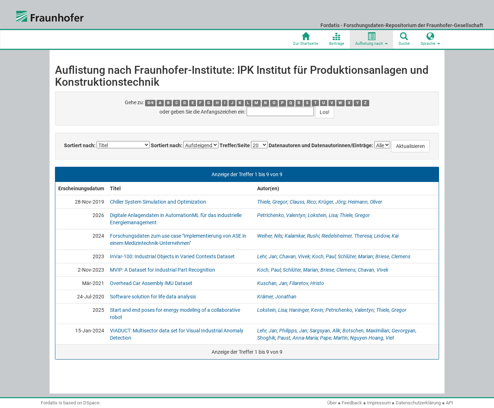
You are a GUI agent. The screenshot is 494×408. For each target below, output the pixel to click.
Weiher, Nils (269, 236)
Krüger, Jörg (332, 202)
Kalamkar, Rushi (302, 236)
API (449, 402)
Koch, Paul (324, 256)
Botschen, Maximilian (365, 330)
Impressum (379, 402)
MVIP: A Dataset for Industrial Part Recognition (162, 270)
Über (332, 402)
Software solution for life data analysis (153, 296)
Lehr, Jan (267, 256)
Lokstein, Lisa (322, 215)
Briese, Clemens (392, 256)
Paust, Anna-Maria (297, 338)
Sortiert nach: (79, 145)
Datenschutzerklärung (418, 402)
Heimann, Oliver (365, 202)
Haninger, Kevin (306, 310)
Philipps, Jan (293, 330)
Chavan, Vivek (294, 256)
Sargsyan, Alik (325, 330)
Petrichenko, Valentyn (281, 215)
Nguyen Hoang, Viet (372, 338)
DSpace (91, 402)
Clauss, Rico (303, 202)
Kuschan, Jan (272, 283)
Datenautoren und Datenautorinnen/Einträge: (321, 145)
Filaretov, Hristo (306, 283)
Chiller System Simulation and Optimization (158, 202)
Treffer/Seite (235, 145)
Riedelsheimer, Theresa (346, 236)
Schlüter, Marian (355, 256)
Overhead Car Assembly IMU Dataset (151, 283)
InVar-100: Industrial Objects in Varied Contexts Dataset (172, 256)
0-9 (150, 103)
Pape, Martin (334, 338)
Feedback (352, 402)
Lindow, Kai (386, 236)
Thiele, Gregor (272, 202)
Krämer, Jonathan (277, 296)
